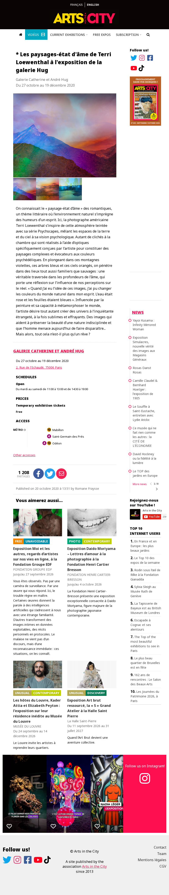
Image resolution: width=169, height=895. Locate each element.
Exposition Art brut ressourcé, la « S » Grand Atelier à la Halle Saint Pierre (89, 708)
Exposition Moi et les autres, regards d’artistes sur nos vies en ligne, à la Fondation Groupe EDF (35, 556)
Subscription (127, 35)
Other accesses (24, 455)
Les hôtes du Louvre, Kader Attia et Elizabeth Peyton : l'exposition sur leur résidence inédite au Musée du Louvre (37, 711)
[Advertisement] (145, 198)
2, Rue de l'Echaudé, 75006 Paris (39, 367)
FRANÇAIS (76, 5)
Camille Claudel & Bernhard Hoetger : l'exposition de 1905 (145, 389)
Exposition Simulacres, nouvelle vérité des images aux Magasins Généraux (144, 348)
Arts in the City (94, 866)
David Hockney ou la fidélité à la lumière (144, 458)
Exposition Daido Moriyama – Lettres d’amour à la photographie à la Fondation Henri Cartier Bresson (91, 559)
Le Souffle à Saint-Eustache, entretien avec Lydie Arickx (144, 413)
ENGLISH (93, 5)
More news (140, 484)
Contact (160, 847)
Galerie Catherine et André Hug (48, 351)
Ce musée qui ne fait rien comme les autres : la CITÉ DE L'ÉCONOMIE (144, 437)
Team (161, 853)
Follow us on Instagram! (145, 766)
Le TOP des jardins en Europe (145, 473)
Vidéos (34, 35)
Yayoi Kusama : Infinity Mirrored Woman (144, 324)
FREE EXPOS (102, 35)
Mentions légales (152, 859)
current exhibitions (67, 35)
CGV (163, 866)
